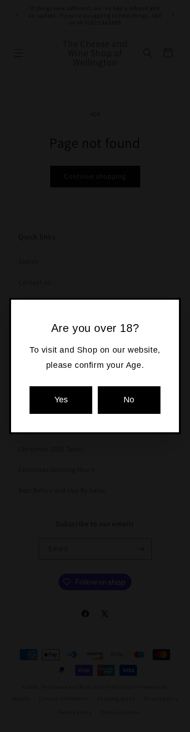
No (129, 399)
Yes (61, 399)
